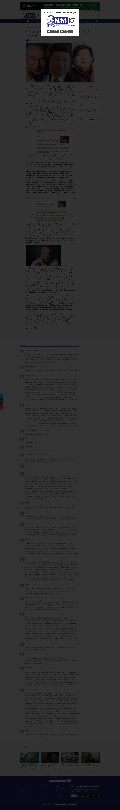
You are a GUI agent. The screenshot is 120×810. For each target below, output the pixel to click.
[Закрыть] (77, 11)
